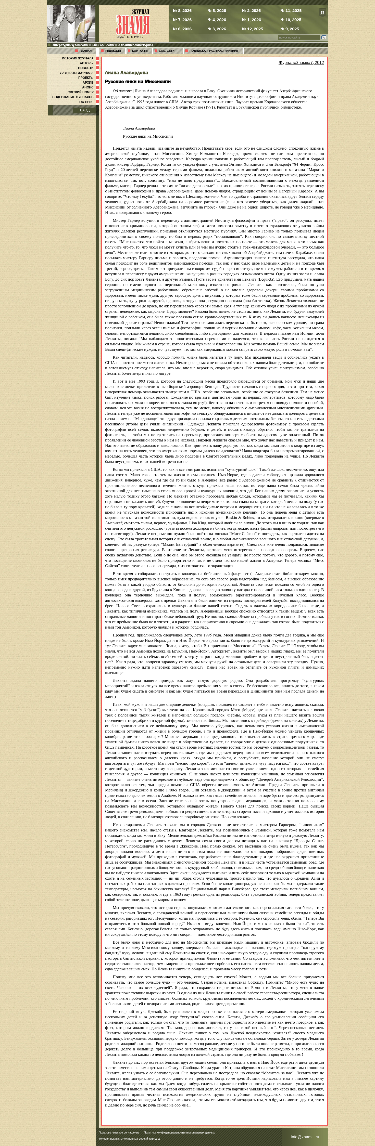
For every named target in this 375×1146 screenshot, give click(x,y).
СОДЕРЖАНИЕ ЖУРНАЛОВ (76, 97)
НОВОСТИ (89, 68)
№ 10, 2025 (290, 19)
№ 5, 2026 (216, 10)
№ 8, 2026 (182, 10)
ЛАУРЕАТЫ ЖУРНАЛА (80, 73)
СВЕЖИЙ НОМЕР (84, 92)
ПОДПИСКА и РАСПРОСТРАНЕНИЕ (214, 50)
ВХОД (85, 110)
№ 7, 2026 (182, 19)
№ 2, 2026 (251, 10)
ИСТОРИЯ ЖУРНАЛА (81, 58)
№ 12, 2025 (252, 29)
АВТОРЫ (90, 63)
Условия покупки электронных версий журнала (129, 1138)
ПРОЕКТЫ (89, 78)
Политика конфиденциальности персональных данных (179, 1132)
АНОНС (91, 87)
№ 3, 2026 (216, 29)
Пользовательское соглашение (119, 1132)
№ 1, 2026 (251, 19)
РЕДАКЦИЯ (113, 50)
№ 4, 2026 (216, 19)
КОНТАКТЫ (140, 50)
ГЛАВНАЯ (86, 50)
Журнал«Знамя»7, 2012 (301, 62)
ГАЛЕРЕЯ (89, 102)
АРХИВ (91, 82)
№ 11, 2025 (291, 10)
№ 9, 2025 (289, 29)
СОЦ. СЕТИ (166, 50)
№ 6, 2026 (182, 29)
